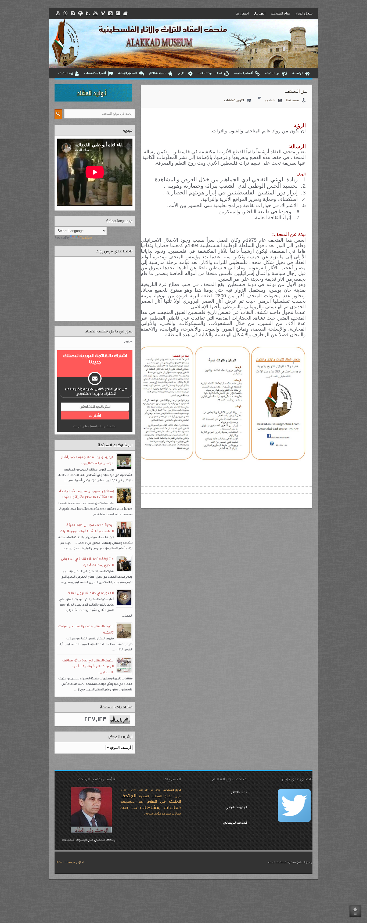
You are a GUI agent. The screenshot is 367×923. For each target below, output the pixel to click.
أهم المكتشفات (95, 73)
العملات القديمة (150, 796)
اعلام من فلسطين (149, 790)
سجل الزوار (304, 13)
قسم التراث (128, 808)
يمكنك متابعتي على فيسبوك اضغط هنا (88, 839)
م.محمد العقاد (65, 862)
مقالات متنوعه (171, 813)
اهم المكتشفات (131, 802)
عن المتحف (272, 73)
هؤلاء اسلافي (152, 814)
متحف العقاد (275, 862)
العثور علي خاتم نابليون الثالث (90, 593)
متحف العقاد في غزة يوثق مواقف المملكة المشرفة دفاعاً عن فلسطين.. (88, 666)
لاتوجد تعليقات (234, 100)
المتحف (128, 796)
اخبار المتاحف (172, 790)
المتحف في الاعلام (164, 802)
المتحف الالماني (236, 807)
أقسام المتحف (243, 73)
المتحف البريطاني (235, 822)
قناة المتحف (280, 13)
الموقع (259, 13)
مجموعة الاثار (157, 73)
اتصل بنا (242, 13)
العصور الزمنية (127, 73)
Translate (86, 238)
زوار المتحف (65, 73)
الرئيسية (297, 73)
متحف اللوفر (239, 792)
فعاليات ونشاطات (210, 73)
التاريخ (182, 73)
